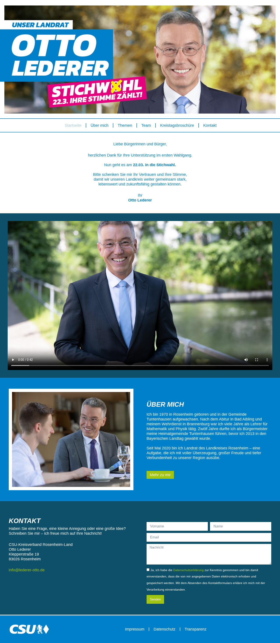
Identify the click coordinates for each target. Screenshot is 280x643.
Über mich (99, 125)
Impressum (134, 629)
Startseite (73, 125)
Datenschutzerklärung (188, 570)
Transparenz (195, 629)
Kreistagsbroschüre (177, 125)
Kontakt (210, 125)
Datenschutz (164, 629)
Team (146, 125)
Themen (125, 125)
